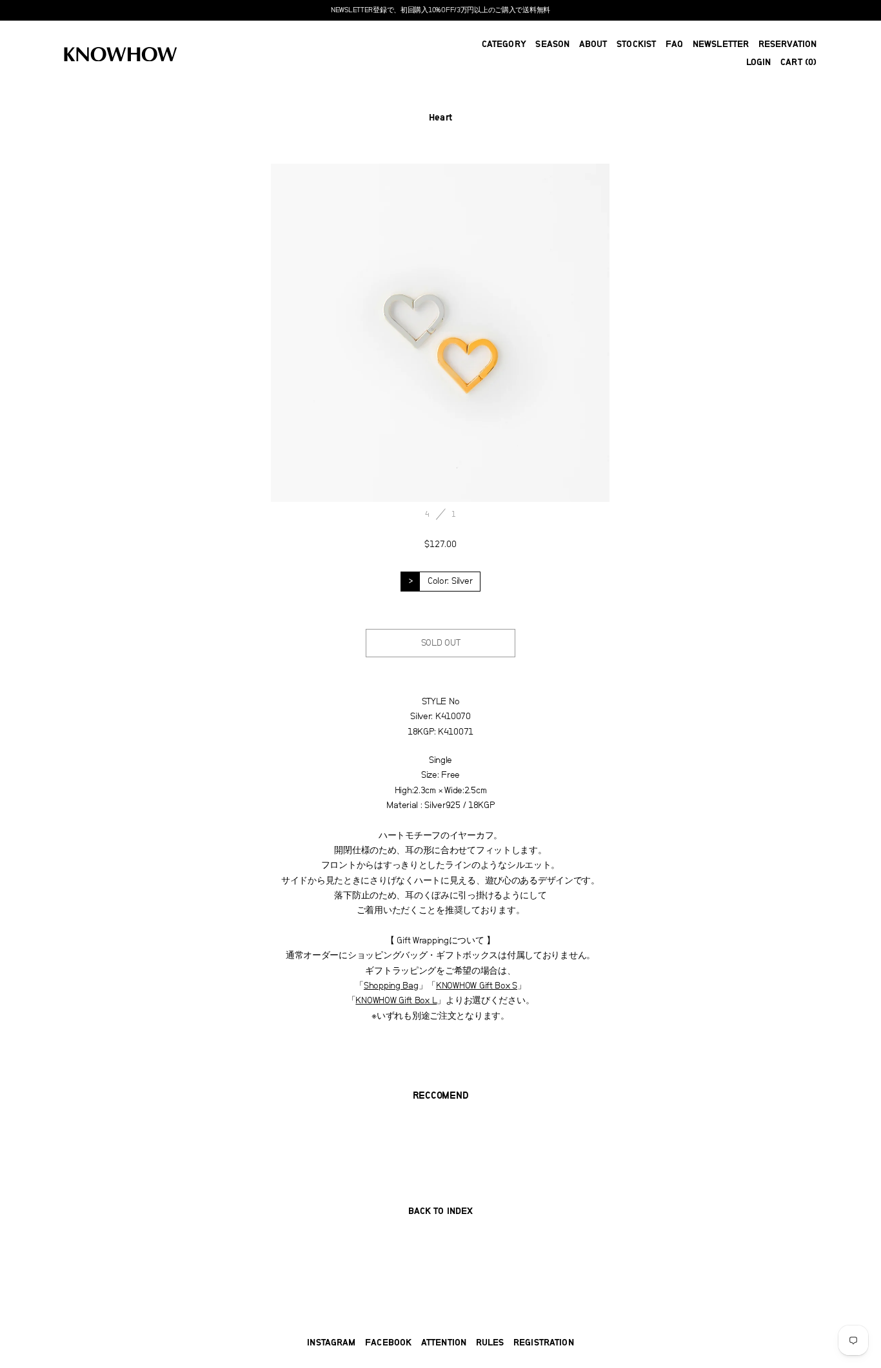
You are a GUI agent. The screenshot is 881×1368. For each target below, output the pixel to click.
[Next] (525, 333)
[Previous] (355, 333)
